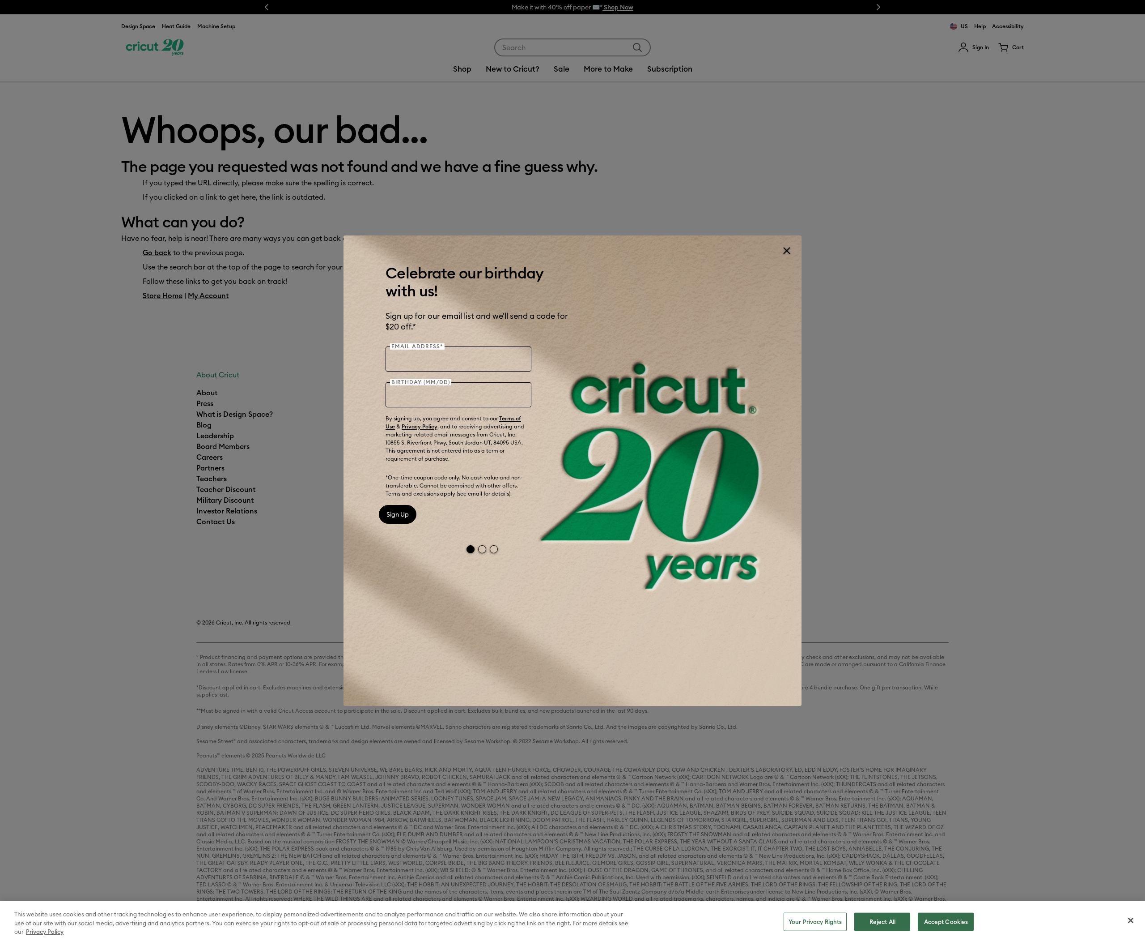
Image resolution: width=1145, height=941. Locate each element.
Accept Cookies (946, 921)
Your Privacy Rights (815, 921)
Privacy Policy (419, 426)
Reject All (882, 921)
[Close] (786, 250)
